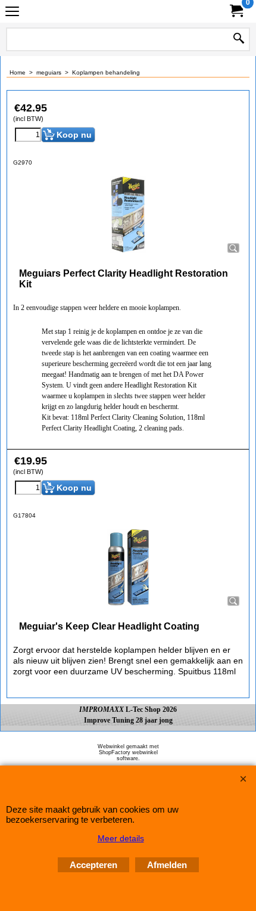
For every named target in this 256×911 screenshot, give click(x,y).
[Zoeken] (238, 39)
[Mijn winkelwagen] (236, 11)
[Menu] (12, 13)
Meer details (121, 838)
